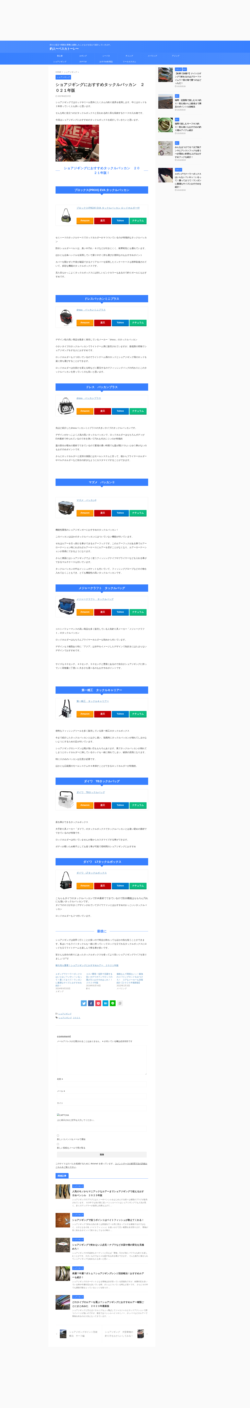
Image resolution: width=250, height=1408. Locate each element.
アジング (175, 56)
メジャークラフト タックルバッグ (95, 599)
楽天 (102, 220)
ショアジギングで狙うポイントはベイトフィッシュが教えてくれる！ (108, 1219)
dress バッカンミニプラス (91, 309)
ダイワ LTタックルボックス (92, 872)
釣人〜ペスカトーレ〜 (64, 48)
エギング (83, 56)
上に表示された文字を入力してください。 (76, 1120)
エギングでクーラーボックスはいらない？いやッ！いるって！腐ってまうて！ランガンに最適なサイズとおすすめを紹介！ (69, 980)
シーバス (106, 56)
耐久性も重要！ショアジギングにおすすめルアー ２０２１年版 (87, 965)
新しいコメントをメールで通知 (71, 1139)
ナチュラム (138, 220)
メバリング (152, 56)
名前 (60, 1079)
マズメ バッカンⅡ (86, 500)
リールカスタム (129, 61)
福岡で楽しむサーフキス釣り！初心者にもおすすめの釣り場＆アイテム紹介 (188, 126)
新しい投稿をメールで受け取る (71, 1147)
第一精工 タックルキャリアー (93, 701)
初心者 (60, 56)
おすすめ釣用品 (106, 61)
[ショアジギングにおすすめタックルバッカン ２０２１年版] (105, 1003)
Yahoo (120, 220)
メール (61, 1091)
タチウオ (83, 61)
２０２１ (76, 1017)
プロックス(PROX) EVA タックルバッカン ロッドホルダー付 (108, 207)
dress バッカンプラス (89, 398)
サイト (60, 1103)
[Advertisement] (87, 20)
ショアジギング (59, 61)
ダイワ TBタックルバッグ (91, 792)
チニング (129, 56)
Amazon (85, 220)
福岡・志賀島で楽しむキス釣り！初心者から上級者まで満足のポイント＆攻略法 (188, 103)
